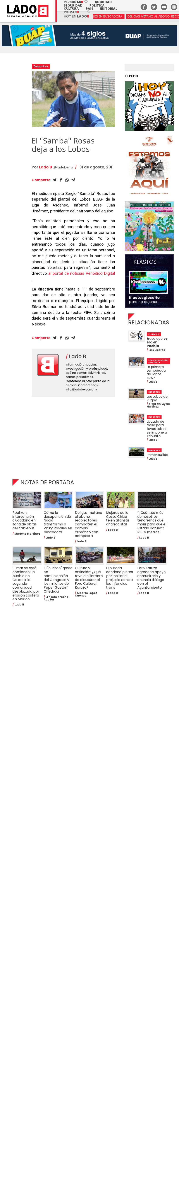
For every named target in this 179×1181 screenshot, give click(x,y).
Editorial (108, 8)
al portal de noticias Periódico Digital (81, 273)
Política (97, 5)
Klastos (145, 262)
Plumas (71, 12)
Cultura (71, 8)
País (89, 8)
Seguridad (73, 5)
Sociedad (103, 1)
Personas (76, 2)
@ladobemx (63, 167)
